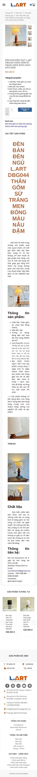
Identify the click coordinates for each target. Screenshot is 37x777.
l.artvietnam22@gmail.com (19, 571)
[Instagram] (18, 686)
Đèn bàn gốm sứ (11, 124)
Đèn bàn (19, 13)
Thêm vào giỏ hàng (25, 109)
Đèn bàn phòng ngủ (19, 126)
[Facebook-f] (7, 686)
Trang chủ (9, 13)
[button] (4, 4)
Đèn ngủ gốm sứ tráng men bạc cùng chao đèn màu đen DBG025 (9, 622)
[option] (16, 35)
